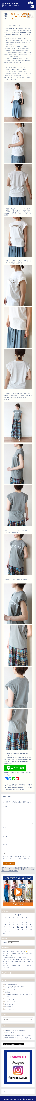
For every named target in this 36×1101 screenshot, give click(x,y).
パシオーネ (9, 789)
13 (22, 924)
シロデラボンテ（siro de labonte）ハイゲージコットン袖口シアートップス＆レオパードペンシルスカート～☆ (18, 961)
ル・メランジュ (17, 789)
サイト (5, 844)
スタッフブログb (10, 1001)
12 (18, 924)
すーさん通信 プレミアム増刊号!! (16, 785)
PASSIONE (20, 787)
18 (13, 927)
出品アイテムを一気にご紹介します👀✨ (15, 951)
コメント (5, 806)
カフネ (25, 787)
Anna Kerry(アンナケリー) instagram (15, 1030)
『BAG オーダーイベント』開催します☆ (14, 957)
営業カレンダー (9, 1004)
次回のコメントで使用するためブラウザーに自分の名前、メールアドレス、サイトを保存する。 (17, 857)
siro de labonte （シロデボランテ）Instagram (18, 1035)
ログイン (5, 1091)
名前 (4, 828)
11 (13, 924)
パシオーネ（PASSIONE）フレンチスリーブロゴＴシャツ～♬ (20, 16)
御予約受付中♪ (9, 1009)
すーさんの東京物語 (11, 984)
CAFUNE (9, 787)
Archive (5, 942)
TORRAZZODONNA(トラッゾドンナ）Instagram (19, 1038)
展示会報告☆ (9, 1007)
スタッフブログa (11, 989)
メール (5, 836)
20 (22, 927)
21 (26, 927)
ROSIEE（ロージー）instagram (13, 1033)
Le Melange (14, 787)
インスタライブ (9, 999)
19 (18, 927)
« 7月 (4, 933)
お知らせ (7, 992)
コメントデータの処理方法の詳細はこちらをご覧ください (17, 870)
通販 (23, 789)
